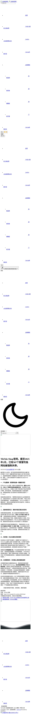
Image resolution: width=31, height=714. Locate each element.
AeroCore (18, 709)
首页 (26, 15)
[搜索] (2, 132)
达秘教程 (27, 65)
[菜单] (3, 136)
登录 (2, 134)
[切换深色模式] (5, 132)
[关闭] (17, 433)
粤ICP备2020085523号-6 (12, 712)
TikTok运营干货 (10, 469)
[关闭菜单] (2, 265)
